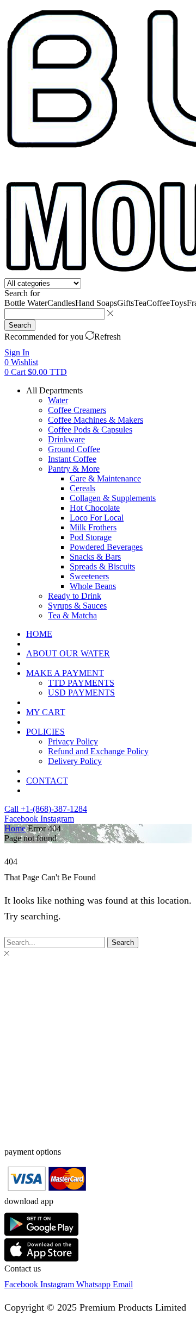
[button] (16, 352)
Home (15, 828)
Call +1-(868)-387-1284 (45, 808)
